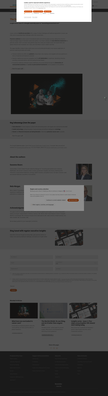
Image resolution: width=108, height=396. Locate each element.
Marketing (52, 13)
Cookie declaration (27, 17)
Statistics (44, 13)
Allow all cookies (28, 11)
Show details (34, 17)
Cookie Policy (68, 5)
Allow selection (47, 11)
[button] (105, 98)
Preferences (36, 13)
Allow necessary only (38, 11)
